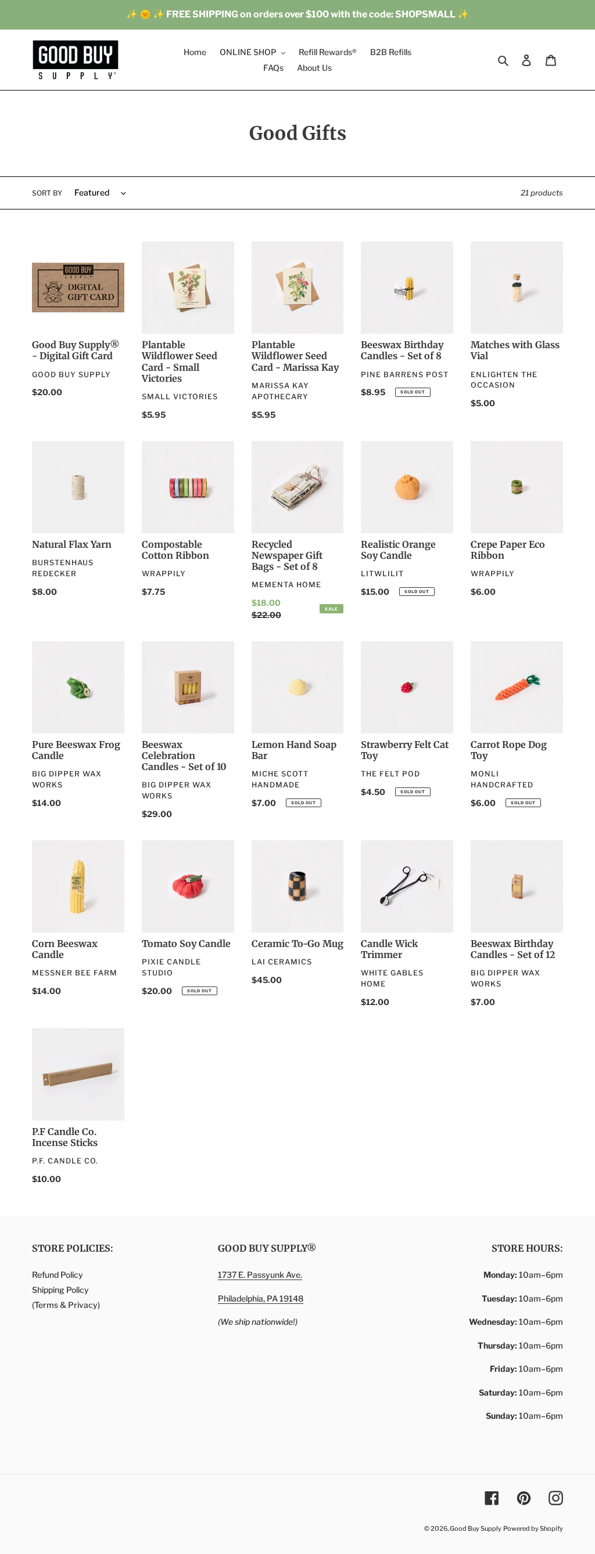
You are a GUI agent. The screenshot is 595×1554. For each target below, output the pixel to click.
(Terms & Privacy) (66, 1305)
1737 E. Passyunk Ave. (260, 1275)
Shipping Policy (60, 1290)
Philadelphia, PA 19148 (260, 1298)
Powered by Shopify (533, 1528)
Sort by (47, 193)
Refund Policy (57, 1275)
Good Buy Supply (475, 1528)
